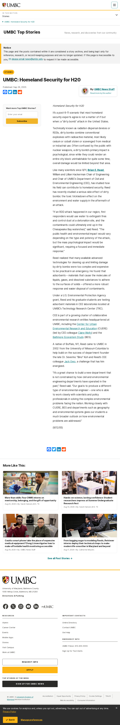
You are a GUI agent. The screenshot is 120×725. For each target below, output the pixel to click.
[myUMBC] (47, 607)
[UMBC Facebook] (5, 606)
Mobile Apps (7, 637)
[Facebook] (5, 92)
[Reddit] (20, 92)
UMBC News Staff (104, 89)
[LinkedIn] (15, 92)
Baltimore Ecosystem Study (68, 337)
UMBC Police (68, 646)
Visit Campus (8, 647)
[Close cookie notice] (116, 708)
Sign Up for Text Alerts (72, 651)
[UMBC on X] (13, 606)
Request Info (30, 662)
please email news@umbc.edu (27, 59)
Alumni (5, 622)
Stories (8, 72)
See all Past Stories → (60, 558)
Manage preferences (31, 720)
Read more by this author (100, 93)
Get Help (66, 632)
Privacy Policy (9, 711)
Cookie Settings (95, 696)
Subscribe (22, 121)
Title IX (109, 696)
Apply (30, 670)
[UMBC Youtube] (28, 606)
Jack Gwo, (70, 361)
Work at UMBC (8, 652)
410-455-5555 (81, 646)
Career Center (8, 627)
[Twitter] (10, 92)
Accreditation (48, 696)
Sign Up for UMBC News (30, 684)
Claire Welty (85, 332)
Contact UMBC (69, 627)
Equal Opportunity (65, 696)
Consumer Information (86, 700)
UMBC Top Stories (22, 32)
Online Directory (69, 622)
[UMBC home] (11, 5)
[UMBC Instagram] (21, 606)
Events (5, 632)
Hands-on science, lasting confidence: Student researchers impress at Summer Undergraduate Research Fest (88, 500)
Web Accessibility (68, 700)
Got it (12, 720)
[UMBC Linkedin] (36, 606)
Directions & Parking (13, 596)
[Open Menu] (114, 5)
